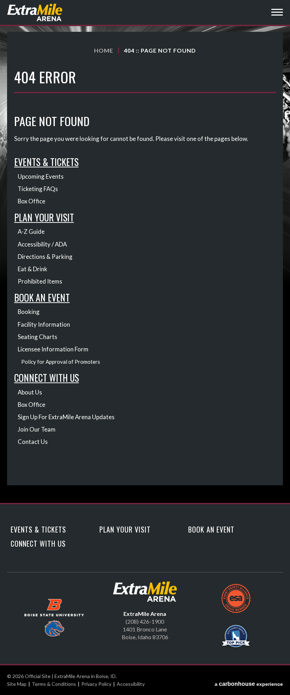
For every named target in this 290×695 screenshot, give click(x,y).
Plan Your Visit (44, 217)
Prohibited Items (40, 281)
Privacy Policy (96, 684)
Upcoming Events (41, 176)
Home (103, 50)
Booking (29, 311)
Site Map (17, 684)
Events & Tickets (46, 162)
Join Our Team (37, 429)
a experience (249, 684)
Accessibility (131, 684)
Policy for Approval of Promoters (60, 361)
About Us (30, 392)
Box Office (31, 201)
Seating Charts (37, 336)
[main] (145, 267)
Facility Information (44, 324)
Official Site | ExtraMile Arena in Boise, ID (35, 12)
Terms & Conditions (54, 684)
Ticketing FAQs (38, 188)
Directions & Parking (45, 256)
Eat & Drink (32, 269)
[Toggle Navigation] (277, 13)
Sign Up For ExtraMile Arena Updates (66, 417)
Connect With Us (46, 378)
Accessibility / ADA (42, 244)
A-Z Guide (31, 231)
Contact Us (33, 441)
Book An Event (42, 297)
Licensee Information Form (53, 349)
